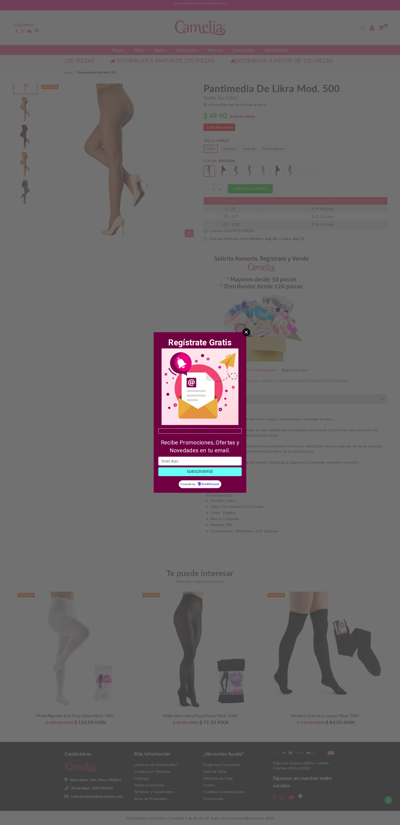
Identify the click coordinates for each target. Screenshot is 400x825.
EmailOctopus (210, 484)
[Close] (246, 332)
